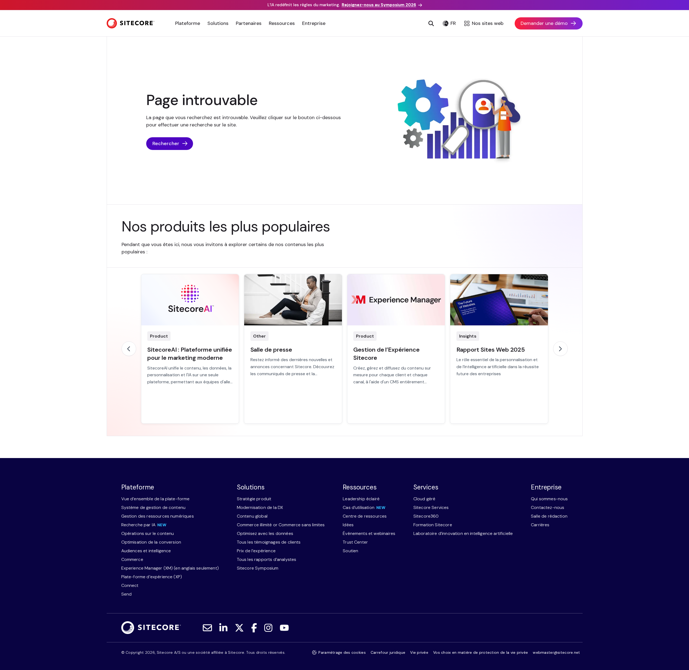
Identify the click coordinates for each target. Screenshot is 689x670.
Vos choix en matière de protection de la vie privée (480, 652)
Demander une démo (544, 23)
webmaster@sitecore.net (556, 652)
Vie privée (419, 652)
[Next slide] (560, 348)
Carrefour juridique (388, 652)
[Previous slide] (129, 348)
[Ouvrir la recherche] (431, 23)
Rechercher (165, 143)
